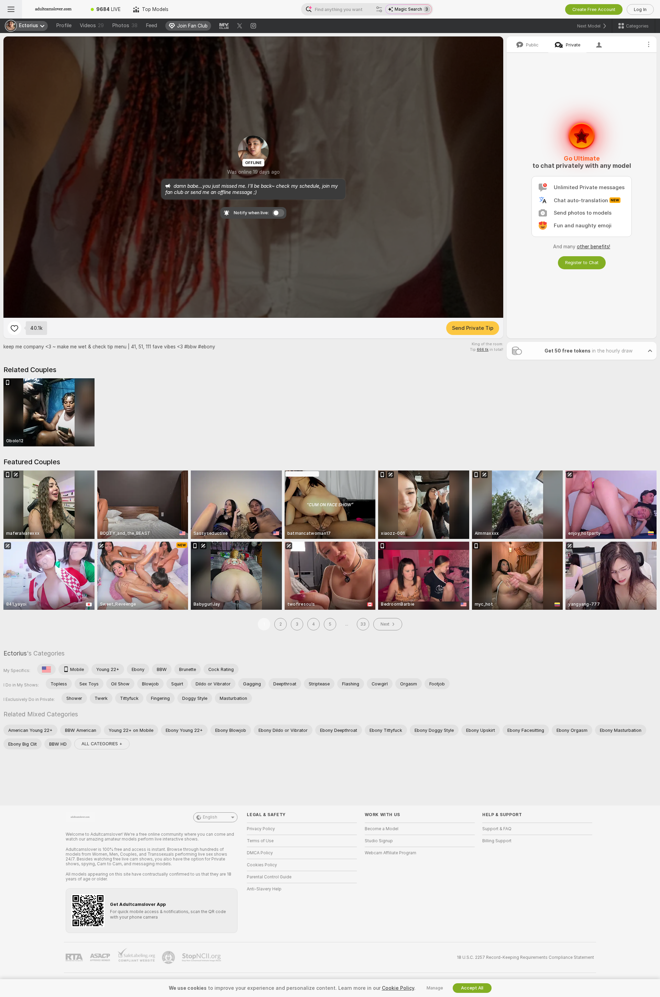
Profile (64, 25)
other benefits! (593, 246)
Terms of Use (260, 840)
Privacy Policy (261, 828)
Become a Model (381, 828)
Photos (125, 25)
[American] (46, 669)
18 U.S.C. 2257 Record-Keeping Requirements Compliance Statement (525, 957)
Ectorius (15, 653)
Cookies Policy (262, 865)
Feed (151, 25)
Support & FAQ (497, 828)
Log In (640, 9)
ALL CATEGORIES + (101, 743)
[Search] (379, 9)
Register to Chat (581, 262)
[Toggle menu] (11, 9)
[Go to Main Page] (53, 9)
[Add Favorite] (14, 328)
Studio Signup (379, 840)
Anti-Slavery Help (264, 889)
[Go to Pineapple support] (169, 957)
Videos (92, 25)
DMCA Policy (260, 852)
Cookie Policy (398, 988)
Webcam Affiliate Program (390, 852)
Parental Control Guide (269, 877)
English (210, 817)
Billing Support (497, 840)
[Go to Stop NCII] (202, 957)
